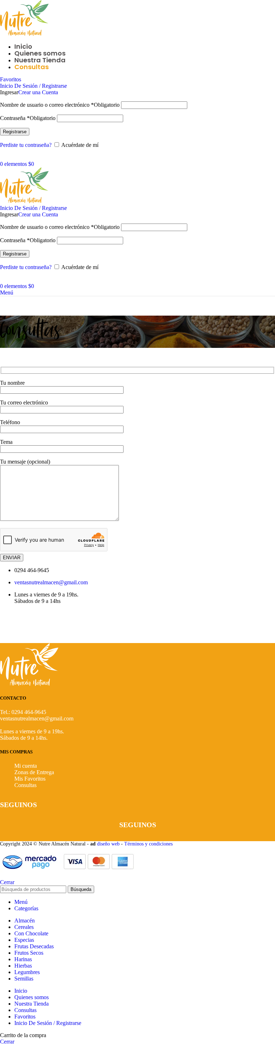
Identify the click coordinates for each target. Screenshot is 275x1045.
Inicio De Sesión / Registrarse (47, 1023)
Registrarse (14, 131)
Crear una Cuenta (38, 92)
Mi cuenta (25, 766)
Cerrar (7, 882)
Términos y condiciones (149, 844)
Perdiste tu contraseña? (26, 145)
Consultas (25, 785)
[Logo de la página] (24, 34)
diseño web (108, 844)
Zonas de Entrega (34, 772)
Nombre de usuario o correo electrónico (60, 105)
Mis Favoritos (29, 779)
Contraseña (28, 118)
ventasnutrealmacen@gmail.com (51, 582)
